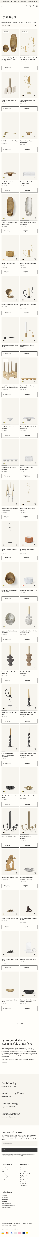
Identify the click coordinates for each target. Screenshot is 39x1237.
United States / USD (19, 24)
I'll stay (19, 36)
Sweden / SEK (19, 30)
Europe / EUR (19, 21)
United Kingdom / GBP (19, 27)
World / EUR (19, 18)
